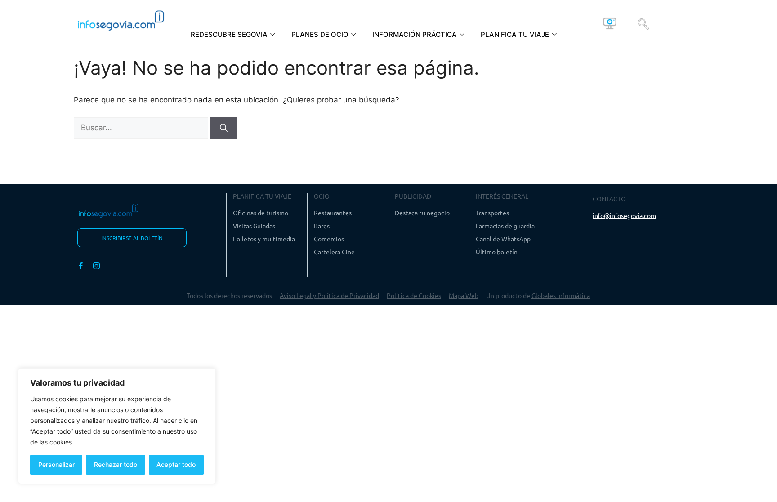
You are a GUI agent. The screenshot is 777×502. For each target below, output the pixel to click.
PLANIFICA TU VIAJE (515, 34)
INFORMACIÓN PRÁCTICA (414, 34)
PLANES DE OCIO (319, 34)
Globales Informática (560, 295)
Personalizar (56, 464)
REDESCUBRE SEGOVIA (229, 34)
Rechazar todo (115, 464)
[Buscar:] (142, 127)
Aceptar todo (176, 464)
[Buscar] (223, 128)
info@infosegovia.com (624, 215)
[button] (643, 23)
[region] (117, 426)
